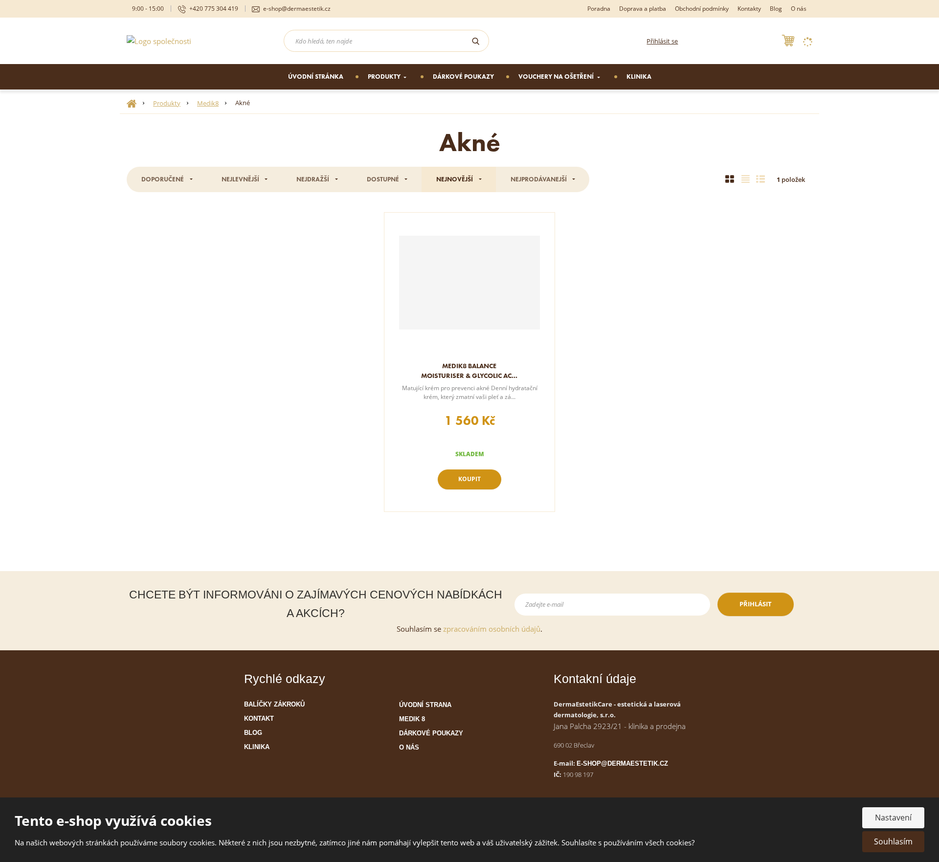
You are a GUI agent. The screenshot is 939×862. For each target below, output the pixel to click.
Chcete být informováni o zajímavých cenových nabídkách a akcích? (315, 604)
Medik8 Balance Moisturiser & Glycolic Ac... (469, 370)
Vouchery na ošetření (556, 76)
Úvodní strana (425, 704)
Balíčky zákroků (274, 704)
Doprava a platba (642, 8)
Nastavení (893, 817)
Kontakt (259, 718)
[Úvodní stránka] (159, 40)
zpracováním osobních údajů (491, 629)
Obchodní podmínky (702, 8)
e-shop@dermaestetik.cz (622, 763)
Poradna (598, 8)
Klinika (638, 76)
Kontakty (749, 8)
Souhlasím (893, 841)
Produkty (385, 76)
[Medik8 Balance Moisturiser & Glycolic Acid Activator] (469, 282)
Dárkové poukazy (463, 76)
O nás (798, 8)
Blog (776, 8)
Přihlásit (755, 603)
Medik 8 (412, 719)
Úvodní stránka (315, 76)
